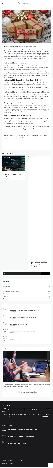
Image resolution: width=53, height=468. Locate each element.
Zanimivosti (6, 296)
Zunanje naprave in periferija (10, 298)
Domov (3, 463)
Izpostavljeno (6, 286)
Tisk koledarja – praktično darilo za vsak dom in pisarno (24, 310)
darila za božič (22, 56)
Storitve (5, 294)
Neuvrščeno (6, 289)
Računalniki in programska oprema (11, 291)
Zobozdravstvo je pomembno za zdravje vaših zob (23, 331)
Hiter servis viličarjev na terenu (18, 338)
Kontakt (11, 463)
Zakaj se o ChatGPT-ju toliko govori (13, 175)
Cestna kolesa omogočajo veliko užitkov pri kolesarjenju (38, 264)
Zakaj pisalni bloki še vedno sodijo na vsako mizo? (23, 317)
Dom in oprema (7, 284)
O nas (7, 463)
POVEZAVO (45, 416)
